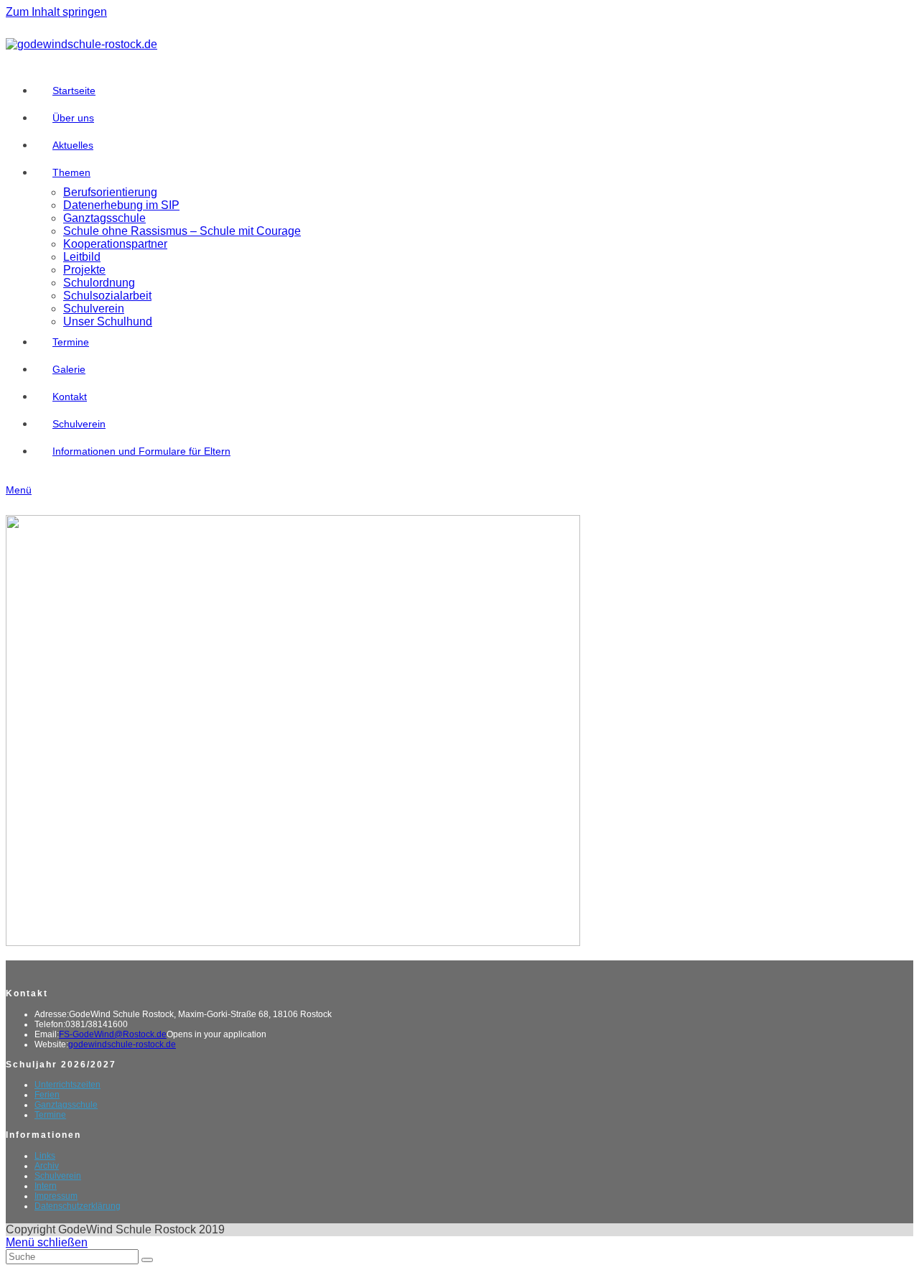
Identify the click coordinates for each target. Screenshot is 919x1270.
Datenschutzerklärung (77, 1206)
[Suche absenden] (147, 1260)
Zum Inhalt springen (56, 12)
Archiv (46, 1166)
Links (44, 1156)
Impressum (56, 1196)
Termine (50, 1115)
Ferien (47, 1095)
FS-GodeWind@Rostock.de (113, 1034)
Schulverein (57, 1176)
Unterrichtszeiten (67, 1085)
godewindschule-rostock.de (122, 1044)
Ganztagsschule (66, 1105)
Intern (45, 1186)
